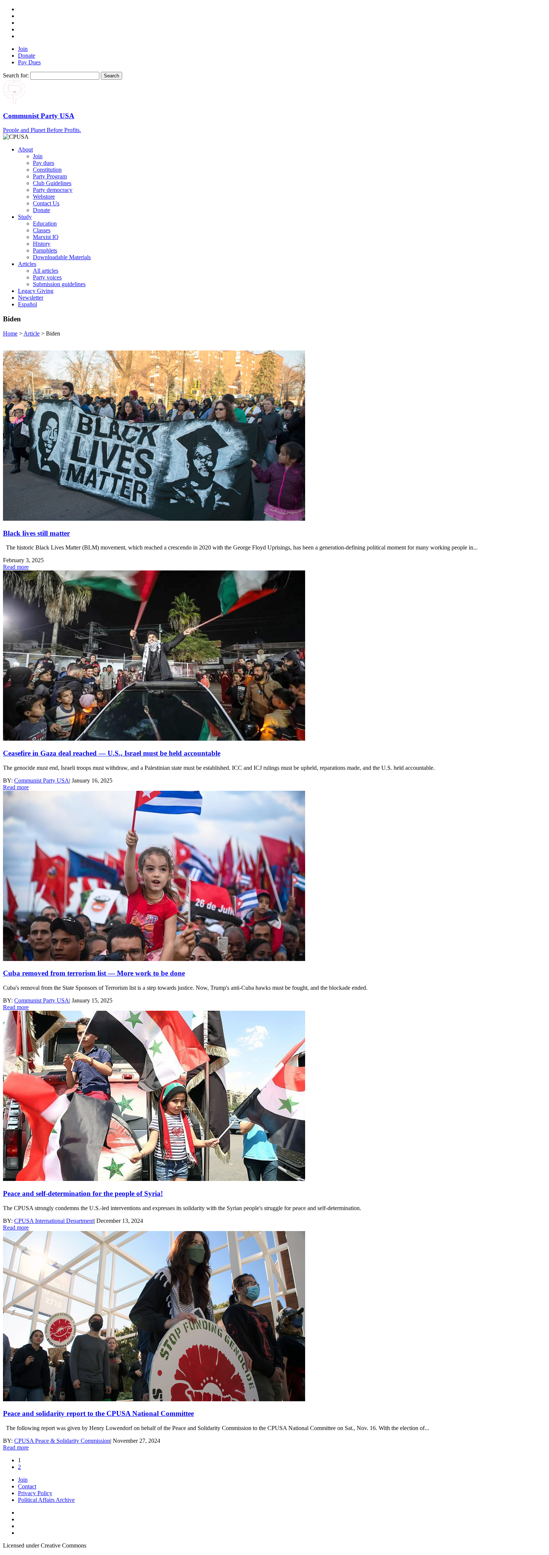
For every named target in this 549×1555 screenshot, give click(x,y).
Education (45, 223)
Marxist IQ (46, 237)
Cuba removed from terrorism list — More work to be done (94, 973)
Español (27, 304)
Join (23, 49)
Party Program (50, 176)
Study (25, 217)
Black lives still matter (36, 533)
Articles (27, 264)
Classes (41, 230)
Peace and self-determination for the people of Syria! (83, 1193)
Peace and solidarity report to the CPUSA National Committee (98, 1413)
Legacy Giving (35, 291)
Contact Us (46, 203)
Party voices (47, 277)
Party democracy (52, 190)
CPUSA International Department (54, 1221)
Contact (27, 1486)
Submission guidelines (59, 284)
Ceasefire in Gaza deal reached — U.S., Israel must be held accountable (111, 753)
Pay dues (43, 163)
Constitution (47, 169)
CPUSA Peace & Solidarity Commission (62, 1441)
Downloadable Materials (62, 257)
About (25, 149)
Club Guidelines (52, 183)
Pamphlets (45, 250)
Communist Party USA (41, 780)
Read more (16, 567)
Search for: (16, 75)
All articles (45, 270)
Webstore (44, 196)
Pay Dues (29, 62)
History (41, 244)
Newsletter (30, 297)
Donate (26, 55)
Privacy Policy (35, 1493)
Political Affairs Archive (46, 1500)
